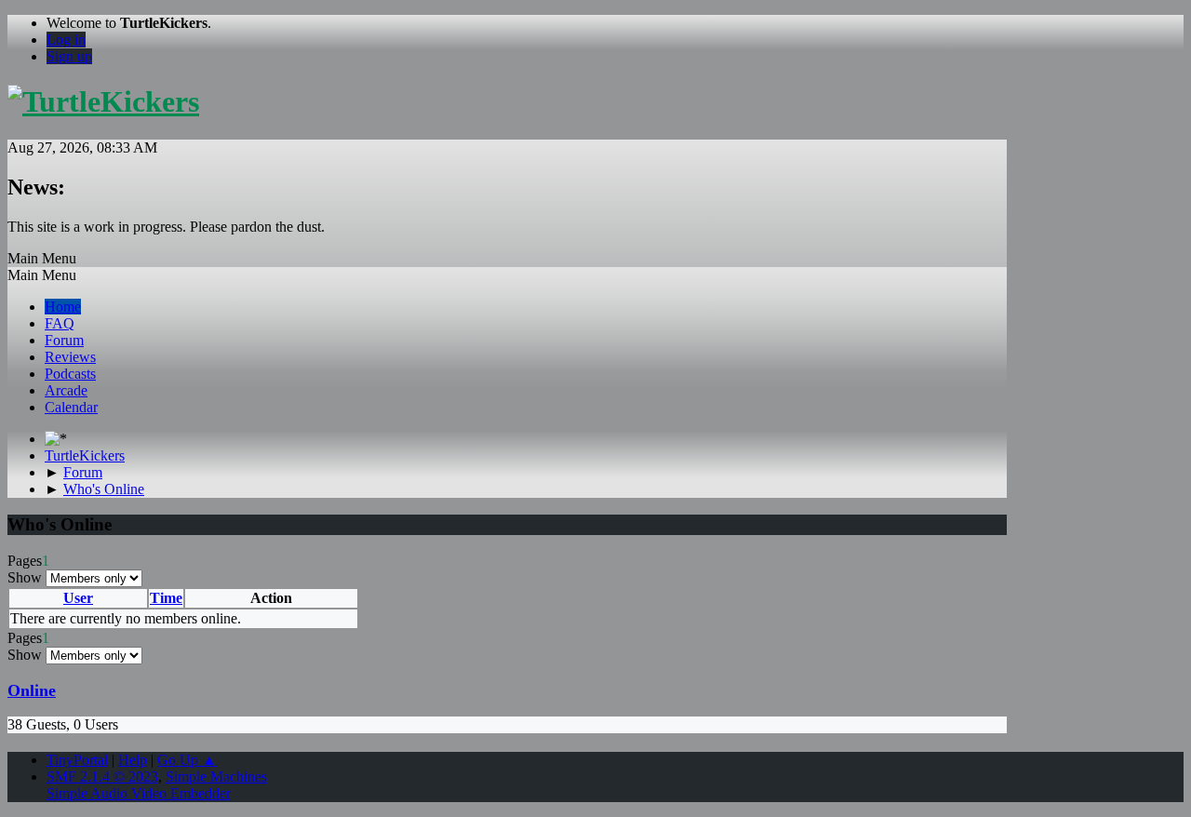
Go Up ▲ (187, 760)
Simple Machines (216, 776)
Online (31, 690)
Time (166, 598)
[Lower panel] (56, 439)
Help (132, 760)
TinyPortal (77, 760)
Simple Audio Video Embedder (139, 793)
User (78, 598)
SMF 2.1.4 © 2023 (102, 776)
